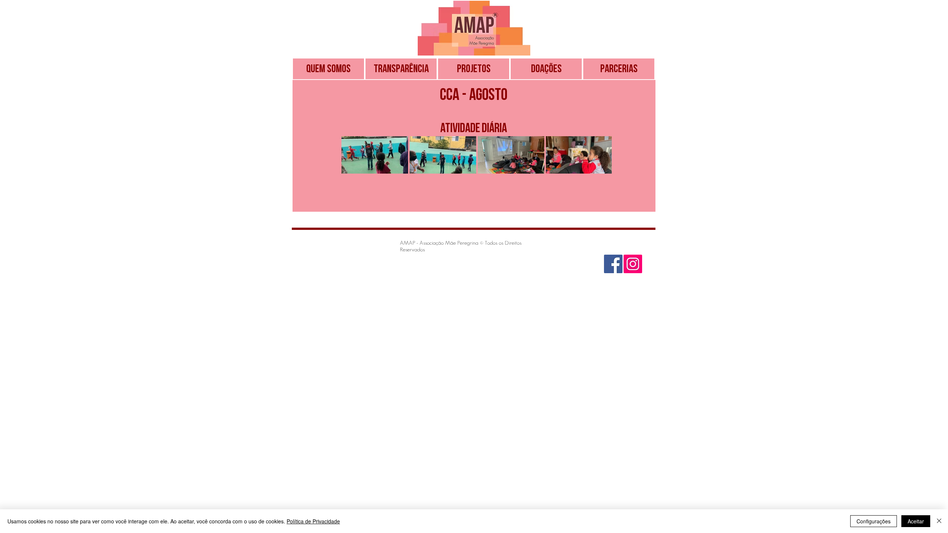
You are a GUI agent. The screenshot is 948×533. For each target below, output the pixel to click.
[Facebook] (613, 264)
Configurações (874, 521)
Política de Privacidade (313, 521)
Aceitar (916, 521)
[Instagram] (633, 264)
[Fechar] (939, 521)
